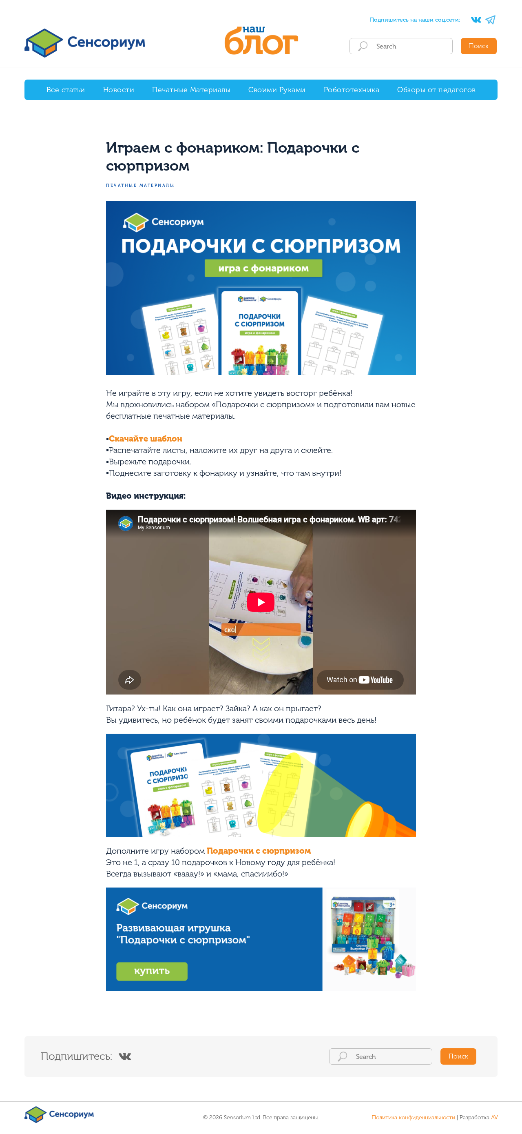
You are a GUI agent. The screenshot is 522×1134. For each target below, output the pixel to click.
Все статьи (65, 89)
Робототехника (352, 89)
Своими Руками (277, 89)
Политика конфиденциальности (413, 1117)
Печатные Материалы (191, 89)
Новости (119, 89)
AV (494, 1117)
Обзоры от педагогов (436, 89)
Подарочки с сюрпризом (259, 851)
